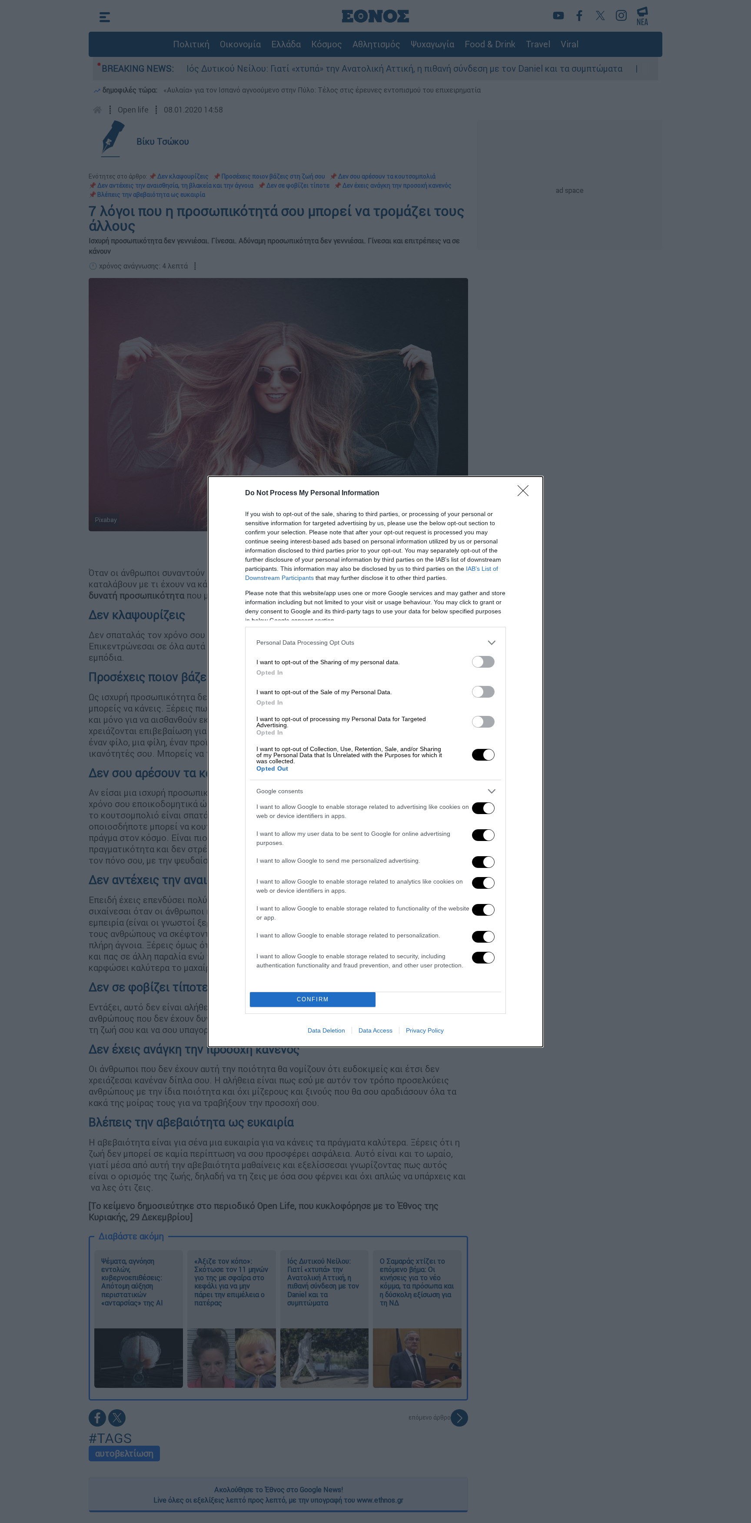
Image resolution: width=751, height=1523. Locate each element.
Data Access (375, 1030)
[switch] (483, 662)
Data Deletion (326, 1030)
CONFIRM (313, 999)
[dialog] (375, 762)
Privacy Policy (425, 1030)
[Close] (526, 493)
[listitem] (375, 642)
